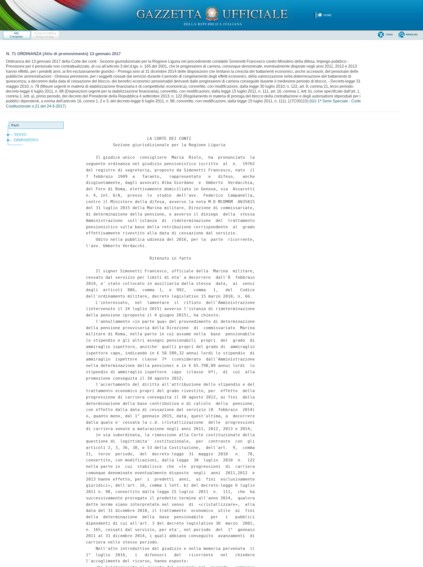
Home (327, 15)
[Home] (212, 15)
